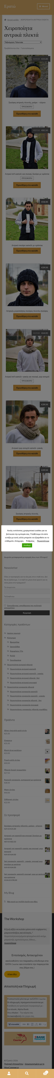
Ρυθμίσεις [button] (30, 541)
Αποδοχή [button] (27, 545)
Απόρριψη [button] (19, 541)
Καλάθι (41, 1071)
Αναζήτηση (27, 1073)
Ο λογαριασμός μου (9, 1073)
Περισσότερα (43, 541)
